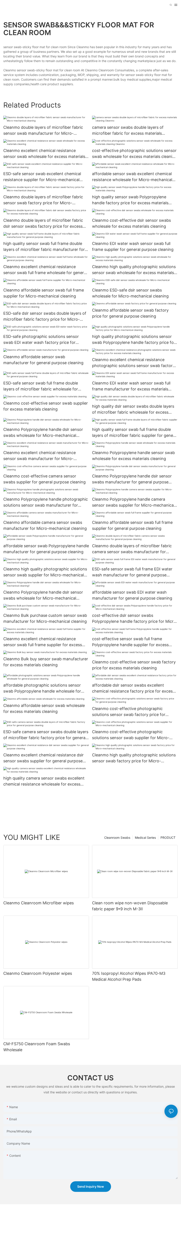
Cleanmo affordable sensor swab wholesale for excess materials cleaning (44, 708)
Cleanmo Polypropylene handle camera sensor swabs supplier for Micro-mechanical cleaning (133, 502)
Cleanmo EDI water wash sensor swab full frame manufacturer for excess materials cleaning (131, 386)
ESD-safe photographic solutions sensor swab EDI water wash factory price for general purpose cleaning (41, 339)
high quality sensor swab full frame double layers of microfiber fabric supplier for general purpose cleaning (135, 432)
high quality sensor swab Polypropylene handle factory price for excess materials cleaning (130, 200)
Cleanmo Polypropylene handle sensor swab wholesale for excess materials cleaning (133, 455)
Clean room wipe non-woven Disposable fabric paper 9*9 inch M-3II (130, 906)
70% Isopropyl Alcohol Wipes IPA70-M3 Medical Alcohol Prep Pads (128, 976)
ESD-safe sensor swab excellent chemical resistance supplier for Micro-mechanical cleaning (42, 177)
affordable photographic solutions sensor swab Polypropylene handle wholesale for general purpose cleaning (42, 688)
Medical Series (145, 837)
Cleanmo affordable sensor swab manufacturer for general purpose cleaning (43, 359)
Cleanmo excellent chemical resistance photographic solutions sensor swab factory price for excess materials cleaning (133, 363)
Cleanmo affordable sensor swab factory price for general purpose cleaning (130, 313)
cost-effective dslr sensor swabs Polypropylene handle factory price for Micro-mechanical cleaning (135, 618)
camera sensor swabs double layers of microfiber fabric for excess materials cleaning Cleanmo (128, 130)
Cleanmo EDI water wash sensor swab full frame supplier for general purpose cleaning (132, 246)
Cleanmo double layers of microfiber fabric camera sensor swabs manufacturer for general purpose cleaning (132, 549)
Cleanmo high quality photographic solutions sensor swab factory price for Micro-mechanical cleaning (134, 758)
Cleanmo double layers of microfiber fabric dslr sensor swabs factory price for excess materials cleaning (43, 223)
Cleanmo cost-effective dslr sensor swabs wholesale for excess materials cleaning (131, 223)
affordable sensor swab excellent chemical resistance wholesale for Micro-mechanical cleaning (132, 177)
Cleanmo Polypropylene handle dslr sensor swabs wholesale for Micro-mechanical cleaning (43, 432)
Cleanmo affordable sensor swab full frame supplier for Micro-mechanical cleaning (43, 293)
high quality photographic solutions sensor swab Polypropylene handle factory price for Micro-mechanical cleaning (133, 339)
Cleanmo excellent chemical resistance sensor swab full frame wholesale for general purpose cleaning (45, 270)
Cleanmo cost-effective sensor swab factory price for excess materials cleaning (134, 665)
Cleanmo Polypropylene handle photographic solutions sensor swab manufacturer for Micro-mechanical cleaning (45, 502)
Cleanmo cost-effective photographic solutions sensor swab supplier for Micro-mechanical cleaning (130, 735)
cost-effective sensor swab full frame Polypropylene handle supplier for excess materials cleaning (130, 642)
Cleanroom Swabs (117, 837)
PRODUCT (167, 837)
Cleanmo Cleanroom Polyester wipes (37, 973)
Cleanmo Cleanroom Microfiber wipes (38, 903)
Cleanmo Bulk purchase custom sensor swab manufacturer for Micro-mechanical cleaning (45, 618)
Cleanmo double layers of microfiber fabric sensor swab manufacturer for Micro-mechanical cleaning (43, 130)
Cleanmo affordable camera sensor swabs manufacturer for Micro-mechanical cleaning (45, 525)
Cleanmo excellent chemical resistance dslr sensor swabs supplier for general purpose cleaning (43, 758)
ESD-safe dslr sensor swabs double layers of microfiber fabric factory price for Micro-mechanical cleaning (44, 316)
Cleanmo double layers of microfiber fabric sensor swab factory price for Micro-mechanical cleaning (43, 200)
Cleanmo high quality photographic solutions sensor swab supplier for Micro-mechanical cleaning (45, 572)
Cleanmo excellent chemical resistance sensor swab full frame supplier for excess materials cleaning (42, 642)
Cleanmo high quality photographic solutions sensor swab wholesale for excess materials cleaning (134, 270)
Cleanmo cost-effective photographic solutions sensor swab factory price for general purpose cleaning (128, 712)
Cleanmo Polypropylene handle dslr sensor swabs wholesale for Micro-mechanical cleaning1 (43, 595)
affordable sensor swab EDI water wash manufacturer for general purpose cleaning (132, 595)
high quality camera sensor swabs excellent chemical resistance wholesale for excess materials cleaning (44, 781)
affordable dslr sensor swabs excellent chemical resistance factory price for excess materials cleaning (133, 688)
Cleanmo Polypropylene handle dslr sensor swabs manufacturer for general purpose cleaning (132, 479)
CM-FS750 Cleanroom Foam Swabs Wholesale (36, 1046)
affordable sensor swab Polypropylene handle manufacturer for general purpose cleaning (46, 548)
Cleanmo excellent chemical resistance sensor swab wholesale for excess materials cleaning (44, 153)
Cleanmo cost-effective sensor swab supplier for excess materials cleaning (45, 406)
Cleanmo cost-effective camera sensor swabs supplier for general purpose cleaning (44, 479)
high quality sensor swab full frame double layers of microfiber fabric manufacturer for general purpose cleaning (44, 246)
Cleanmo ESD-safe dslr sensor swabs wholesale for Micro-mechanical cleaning (130, 293)
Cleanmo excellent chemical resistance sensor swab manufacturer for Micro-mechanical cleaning (39, 456)
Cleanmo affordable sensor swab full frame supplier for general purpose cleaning (132, 525)
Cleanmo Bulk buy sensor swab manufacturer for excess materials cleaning (45, 662)
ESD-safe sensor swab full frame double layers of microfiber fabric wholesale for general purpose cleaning (40, 386)
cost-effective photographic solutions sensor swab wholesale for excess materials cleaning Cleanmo (134, 153)
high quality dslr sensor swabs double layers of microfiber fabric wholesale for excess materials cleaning (133, 409)
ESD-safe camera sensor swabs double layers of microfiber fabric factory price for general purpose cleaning (45, 735)
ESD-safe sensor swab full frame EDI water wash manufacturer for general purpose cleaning (132, 572)
